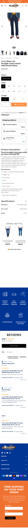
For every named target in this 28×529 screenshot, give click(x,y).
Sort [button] (3, 352)
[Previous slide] (1, 26)
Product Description (10, 149)
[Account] (23, 5)
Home (2, 58)
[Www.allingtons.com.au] (14, 447)
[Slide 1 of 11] (2, 53)
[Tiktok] (10, 453)
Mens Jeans (16, 58)
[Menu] (2, 5)
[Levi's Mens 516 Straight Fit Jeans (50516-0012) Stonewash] (8, 232)
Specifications (7, 201)
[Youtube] (7, 453)
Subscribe (10, 518)
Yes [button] (14, 377)
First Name (8, 505)
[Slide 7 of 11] (25, 53)
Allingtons (15, 472)
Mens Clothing (9, 58)
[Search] (5, 5)
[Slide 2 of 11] (6, 53)
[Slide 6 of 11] (22, 53)
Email (6, 511)
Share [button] (21, 377)
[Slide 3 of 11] (10, 53)
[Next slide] (26, 26)
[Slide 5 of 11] (18, 53)
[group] (14, 339)
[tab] (13, 357)
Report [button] (17, 377)
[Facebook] (2, 453)
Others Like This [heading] (14, 224)
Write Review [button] (14, 346)
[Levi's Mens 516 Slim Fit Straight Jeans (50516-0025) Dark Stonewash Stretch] (20, 232)
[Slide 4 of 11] (14, 53)
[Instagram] (5, 453)
